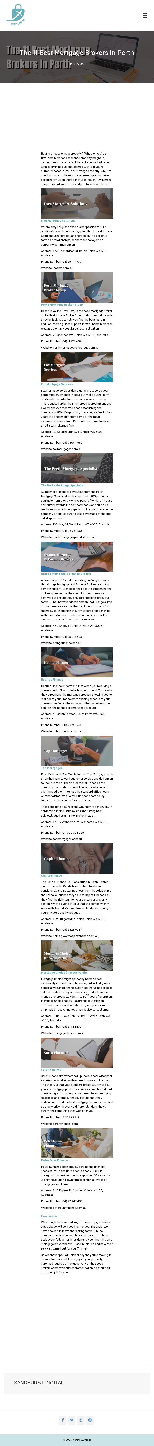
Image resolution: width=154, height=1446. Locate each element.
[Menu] (145, 15)
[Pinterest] (90, 1420)
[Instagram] (81, 1420)
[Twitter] (71, 1420)
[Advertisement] (77, 119)
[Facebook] (62, 1420)
